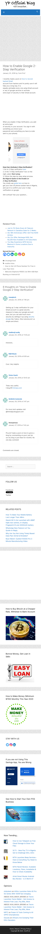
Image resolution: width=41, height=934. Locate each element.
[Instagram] (19, 254)
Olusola (7, 918)
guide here (18, 183)
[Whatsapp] (16, 254)
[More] (23, 254)
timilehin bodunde (15, 399)
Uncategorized (10, 261)
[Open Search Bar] (37, 11)
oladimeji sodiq (14, 332)
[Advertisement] (20, 36)
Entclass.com (17, 388)
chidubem (7, 891)
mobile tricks (9, 263)
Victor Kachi (13, 375)
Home (12, 929)
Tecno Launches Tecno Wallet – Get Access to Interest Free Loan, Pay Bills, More (19, 899)
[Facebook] (4, 254)
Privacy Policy (26, 929)
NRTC (6, 912)
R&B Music (13, 354)
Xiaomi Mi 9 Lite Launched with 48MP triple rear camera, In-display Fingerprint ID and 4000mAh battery (20, 522)
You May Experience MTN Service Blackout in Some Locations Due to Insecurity (20, 244)
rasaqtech (12, 297)
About (17, 929)
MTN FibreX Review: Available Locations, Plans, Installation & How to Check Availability (24, 869)
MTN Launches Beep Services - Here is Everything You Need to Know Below (25, 859)
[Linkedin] (12, 254)
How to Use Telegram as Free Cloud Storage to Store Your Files (24, 843)
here (24, 169)
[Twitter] (8, 254)
